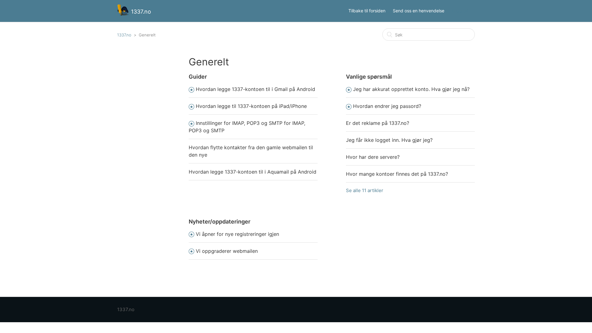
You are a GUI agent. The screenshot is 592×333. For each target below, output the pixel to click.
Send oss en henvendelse (418, 10)
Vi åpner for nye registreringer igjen (237, 234)
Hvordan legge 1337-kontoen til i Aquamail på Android (252, 172)
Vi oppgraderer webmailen (227, 251)
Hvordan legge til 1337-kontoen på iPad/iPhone (251, 106)
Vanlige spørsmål (369, 76)
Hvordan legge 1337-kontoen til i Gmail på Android (255, 89)
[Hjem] (124, 14)
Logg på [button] (460, 10)
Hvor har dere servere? (373, 157)
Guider (198, 76)
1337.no (124, 34)
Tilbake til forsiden (366, 10)
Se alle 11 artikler (364, 190)
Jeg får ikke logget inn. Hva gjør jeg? (389, 140)
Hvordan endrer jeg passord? (387, 106)
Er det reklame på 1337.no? (377, 123)
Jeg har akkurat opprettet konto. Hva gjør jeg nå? (411, 89)
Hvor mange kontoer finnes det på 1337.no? (397, 174)
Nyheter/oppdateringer (219, 221)
